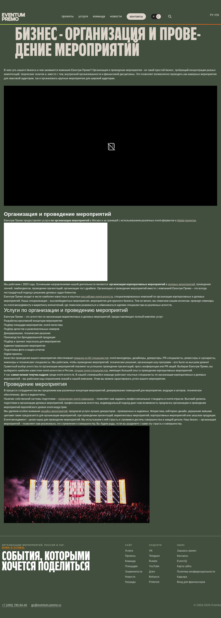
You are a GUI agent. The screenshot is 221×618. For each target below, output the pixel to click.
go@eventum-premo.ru (46, 605)
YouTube (154, 566)
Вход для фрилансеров (191, 582)
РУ (211, 15)
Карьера (182, 576)
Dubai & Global (13, 547)
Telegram (154, 555)
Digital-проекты (13, 354)
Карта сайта (184, 566)
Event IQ (182, 561)
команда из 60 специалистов (91, 358)
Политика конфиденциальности (196, 571)
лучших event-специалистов (91, 370)
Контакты (136, 16)
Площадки (131, 566)
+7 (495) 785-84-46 (14, 605)
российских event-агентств (97, 296)
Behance (154, 576)
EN (217, 15)
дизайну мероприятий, (54, 411)
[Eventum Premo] (13, 17)
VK (151, 550)
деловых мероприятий (181, 284)
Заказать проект (186, 550)
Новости (116, 16)
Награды (130, 582)
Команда (99, 16)
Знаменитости (133, 571)
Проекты (68, 16)
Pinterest (154, 582)
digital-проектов (186, 220)
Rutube (153, 561)
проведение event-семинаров (76, 398)
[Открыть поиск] (169, 16)
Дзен (152, 571)
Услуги (83, 16)
